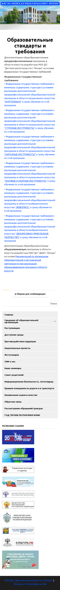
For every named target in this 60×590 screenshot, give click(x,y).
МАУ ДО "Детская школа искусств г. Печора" (28, 580)
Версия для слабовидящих (31, 294)
